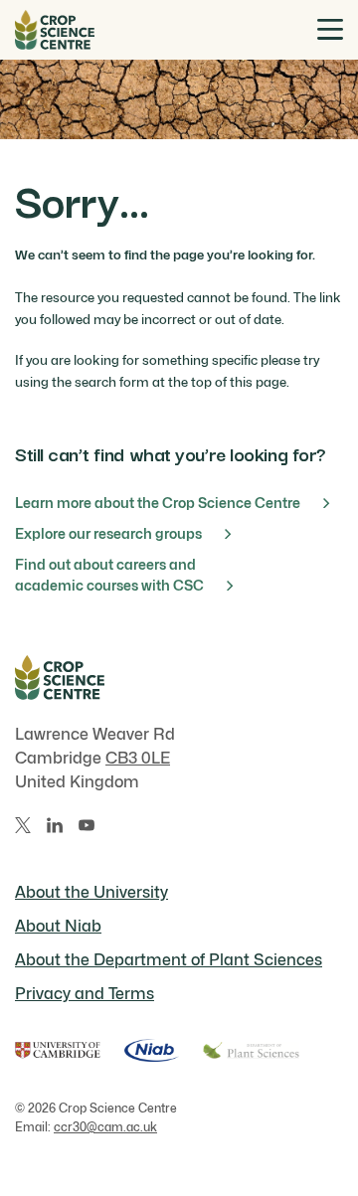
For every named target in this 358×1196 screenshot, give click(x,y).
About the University (91, 892)
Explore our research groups (108, 533)
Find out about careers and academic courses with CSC (109, 575)
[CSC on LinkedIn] (55, 825)
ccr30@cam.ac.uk (105, 1126)
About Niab (58, 926)
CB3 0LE (137, 758)
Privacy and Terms (84, 993)
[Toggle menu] (330, 29)
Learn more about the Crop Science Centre (157, 502)
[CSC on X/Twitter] (23, 825)
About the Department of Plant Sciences (168, 959)
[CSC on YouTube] (86, 825)
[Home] (54, 30)
